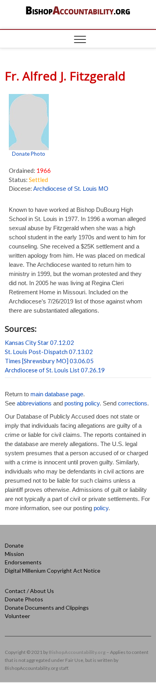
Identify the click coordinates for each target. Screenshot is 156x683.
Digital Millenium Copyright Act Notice (52, 570)
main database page (56, 394)
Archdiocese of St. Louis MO (70, 188)
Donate (14, 545)
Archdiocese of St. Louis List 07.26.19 (55, 370)
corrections (132, 403)
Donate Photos (24, 599)
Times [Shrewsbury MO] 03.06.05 (49, 360)
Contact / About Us (29, 590)
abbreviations (34, 403)
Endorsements (23, 562)
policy (101, 508)
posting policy (82, 403)
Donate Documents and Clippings (47, 607)
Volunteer (17, 616)
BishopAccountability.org (77, 652)
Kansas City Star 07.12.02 (39, 342)
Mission (14, 553)
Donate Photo (28, 154)
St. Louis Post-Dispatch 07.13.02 (49, 351)
